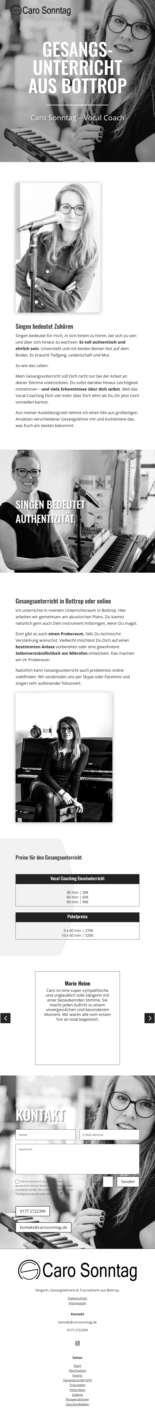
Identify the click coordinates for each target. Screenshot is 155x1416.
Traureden (77, 1385)
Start (77, 1366)
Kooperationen (77, 1399)
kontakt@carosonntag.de (43, 1227)
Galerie (77, 1395)
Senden (128, 1181)
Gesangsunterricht (77, 1380)
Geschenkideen (77, 1404)
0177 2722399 (32, 1211)
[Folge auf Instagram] (77, 1343)
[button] (5, 1018)
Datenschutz (77, 1298)
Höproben (77, 1390)
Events (77, 1375)
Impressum (77, 1303)
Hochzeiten (77, 1370)
